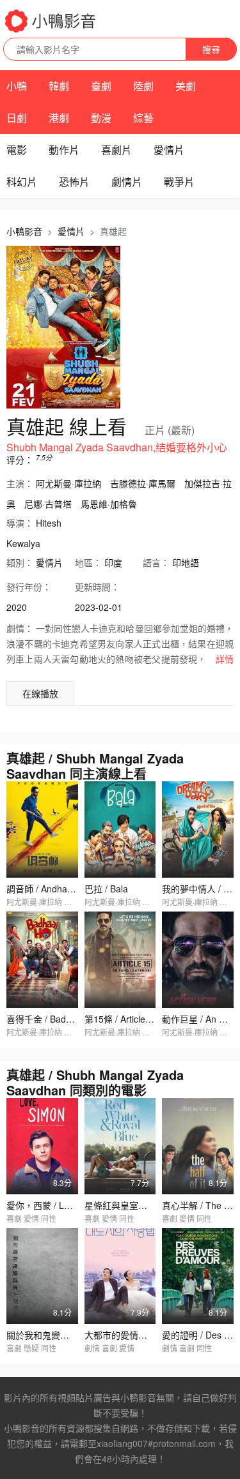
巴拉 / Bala (106, 888)
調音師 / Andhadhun (47, 888)
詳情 (225, 658)
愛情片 (169, 149)
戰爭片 (179, 181)
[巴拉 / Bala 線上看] (120, 829)
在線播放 (40, 693)
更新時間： (97, 586)
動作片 (64, 149)
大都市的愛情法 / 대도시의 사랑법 (150, 1334)
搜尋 (211, 49)
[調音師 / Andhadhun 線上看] (42, 829)
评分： (19, 459)
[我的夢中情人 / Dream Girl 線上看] (198, 829)
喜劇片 (116, 149)
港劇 (59, 117)
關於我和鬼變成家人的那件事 (64, 1334)
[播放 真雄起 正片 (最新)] (63, 327)
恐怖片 (74, 181)
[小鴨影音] (51, 21)
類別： (19, 562)
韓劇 (59, 86)
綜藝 (143, 117)
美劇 (185, 86)
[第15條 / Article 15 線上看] (120, 960)
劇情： (19, 628)
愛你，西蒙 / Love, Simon (57, 1205)
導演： (19, 522)
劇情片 (126, 181)
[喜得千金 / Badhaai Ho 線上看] (42, 960)
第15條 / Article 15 (121, 1018)
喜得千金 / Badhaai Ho (51, 1018)
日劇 (16, 117)
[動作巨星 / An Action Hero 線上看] (198, 960)
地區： (88, 562)
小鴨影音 (24, 231)
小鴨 (16, 86)
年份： (28, 586)
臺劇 (101, 86)
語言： (156, 562)
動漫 (101, 117)
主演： (19, 483)
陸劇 (143, 86)
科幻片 (21, 181)
